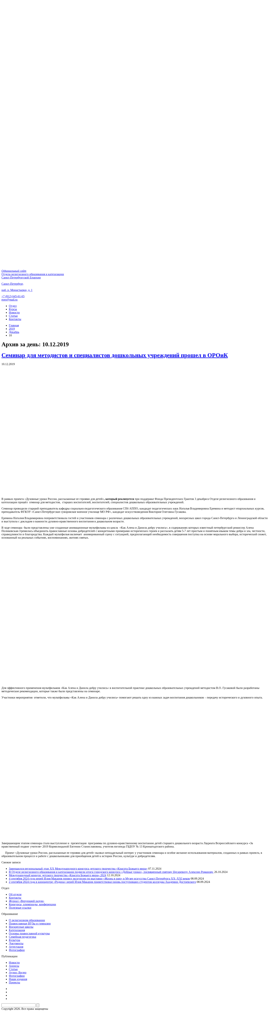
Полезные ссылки (20, 907)
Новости (14, 312)
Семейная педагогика (22, 936)
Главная (14, 325)
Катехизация (17, 930)
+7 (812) (13, 296)
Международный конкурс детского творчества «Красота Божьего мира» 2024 (57, 875)
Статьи (13, 315)
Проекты (14, 982)
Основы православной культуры (29, 933)
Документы (16, 943)
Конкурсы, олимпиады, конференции (32, 904)
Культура (14, 940)
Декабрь (14, 332)
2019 (12, 328)
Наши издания (18, 979)
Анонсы (14, 965)
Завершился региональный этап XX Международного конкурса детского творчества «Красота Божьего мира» (78, 868)
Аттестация (16, 946)
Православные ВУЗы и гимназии (30, 923)
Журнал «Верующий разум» (26, 901)
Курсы (13, 309)
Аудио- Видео (17, 972)
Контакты (15, 319)
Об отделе (15, 894)
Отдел (13, 305)
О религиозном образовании (27, 920)
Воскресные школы (21, 926)
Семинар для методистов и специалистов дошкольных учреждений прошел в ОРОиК (114, 355)
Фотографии (17, 950)
